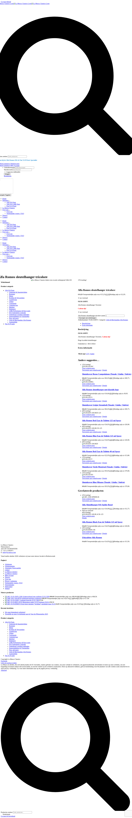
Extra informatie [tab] (87, 325)
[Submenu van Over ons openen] (9, 210)
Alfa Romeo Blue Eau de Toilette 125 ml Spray (102, 436)
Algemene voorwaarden (10, 272)
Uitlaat (11, 301)
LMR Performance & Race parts (19, 311)
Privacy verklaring (11, 581)
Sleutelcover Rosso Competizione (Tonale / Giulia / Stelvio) (106, 374)
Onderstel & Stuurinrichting (18, 292)
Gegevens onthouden (13, 172)
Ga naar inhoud (6, 2)
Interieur (12, 307)
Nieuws (7, 577)
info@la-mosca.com (9, 552)
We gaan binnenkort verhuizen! (15, 612)
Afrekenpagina (10, 566)
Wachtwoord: (8, 170)
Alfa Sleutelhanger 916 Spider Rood (97, 505)
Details (104, 370)
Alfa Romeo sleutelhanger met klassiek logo (100, 390)
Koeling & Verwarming (16, 298)
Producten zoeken (7, 812)
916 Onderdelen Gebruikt (17, 313)
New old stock (14, 318)
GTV (87, 354)
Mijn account (9, 575)
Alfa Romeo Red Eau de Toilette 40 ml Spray (101, 451)
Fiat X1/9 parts (10, 324)
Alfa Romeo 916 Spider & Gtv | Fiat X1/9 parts (22, 265)
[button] (66, 814)
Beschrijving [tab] (86, 323)
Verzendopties (9, 585)
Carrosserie (12, 303)
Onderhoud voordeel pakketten (19, 314)
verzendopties (11, 268)
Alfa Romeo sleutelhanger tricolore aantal (91, 316)
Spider (92, 354)
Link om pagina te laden (9, 663)
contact (7, 570)
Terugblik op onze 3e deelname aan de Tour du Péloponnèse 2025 (26, 614)
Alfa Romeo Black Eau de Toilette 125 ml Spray (102, 522)
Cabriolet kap (13, 305)
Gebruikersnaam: (9, 167)
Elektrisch (12, 309)
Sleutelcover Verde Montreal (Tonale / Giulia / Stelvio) (104, 467)
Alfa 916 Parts (9, 290)
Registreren (7, 176)
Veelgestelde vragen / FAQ (13, 583)
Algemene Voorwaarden (13, 568)
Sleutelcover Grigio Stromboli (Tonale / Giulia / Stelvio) (105, 405)
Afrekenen (8, 564)
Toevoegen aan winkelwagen (87, 318)
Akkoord (4, 670)
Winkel (7, 588)
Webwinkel (8, 587)
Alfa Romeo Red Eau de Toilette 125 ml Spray (101, 420)
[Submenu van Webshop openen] (9, 223)
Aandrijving (13, 300)
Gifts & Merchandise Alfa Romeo (117, 320)
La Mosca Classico (11, 572)
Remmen (12, 294)
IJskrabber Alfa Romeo (92, 537)
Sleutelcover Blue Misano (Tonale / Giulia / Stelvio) (103, 482)
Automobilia (13, 322)
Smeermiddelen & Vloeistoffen (19, 316)
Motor (11, 296)
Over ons (8, 579)
